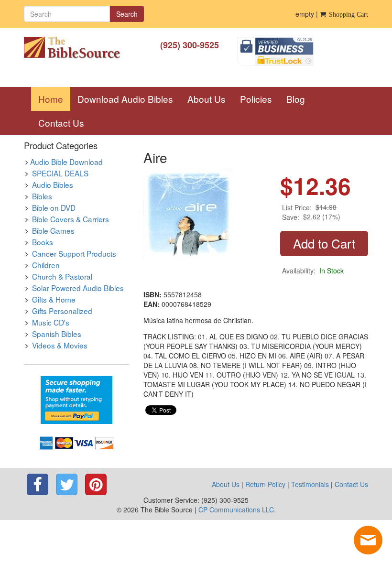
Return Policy (265, 484)
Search (127, 14)
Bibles (42, 196)
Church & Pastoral (62, 276)
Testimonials (310, 484)
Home (54, 98)
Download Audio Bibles (125, 98)
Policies (256, 98)
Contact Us (61, 122)
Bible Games (53, 230)
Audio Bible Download (66, 161)
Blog (295, 98)
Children (46, 265)
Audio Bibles (52, 184)
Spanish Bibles (56, 333)
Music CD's (50, 322)
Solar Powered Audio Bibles (78, 287)
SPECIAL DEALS (60, 173)
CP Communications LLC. (237, 509)
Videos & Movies (59, 345)
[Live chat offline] (368, 540)
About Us (206, 98)
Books (42, 242)
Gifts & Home (54, 299)
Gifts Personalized (62, 310)
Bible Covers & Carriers (70, 219)
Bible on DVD (54, 207)
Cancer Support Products (74, 253)
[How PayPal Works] (76, 399)
